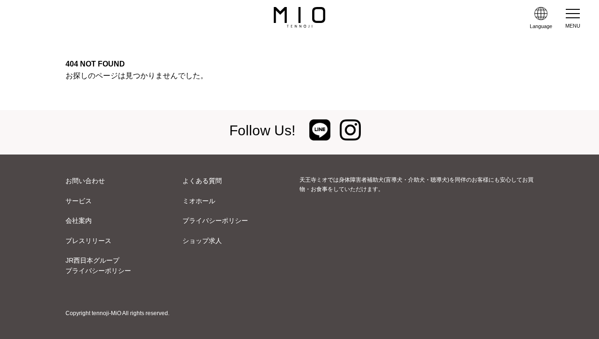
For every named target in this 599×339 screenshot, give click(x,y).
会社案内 (79, 220)
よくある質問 (202, 180)
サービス (79, 201)
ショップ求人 (202, 240)
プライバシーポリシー (215, 220)
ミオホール (199, 201)
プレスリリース (88, 240)
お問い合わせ (85, 180)
